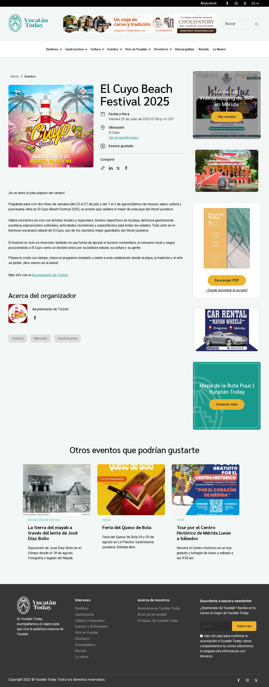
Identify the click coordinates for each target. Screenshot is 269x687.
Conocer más (226, 404)
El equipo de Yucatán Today (158, 621)
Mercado (40, 338)
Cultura (95, 49)
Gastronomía (67, 338)
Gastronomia (74, 49)
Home (15, 76)
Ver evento (227, 117)
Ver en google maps (123, 138)
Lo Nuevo (219, 49)
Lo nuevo (81, 657)
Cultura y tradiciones (90, 621)
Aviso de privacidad (152, 614)
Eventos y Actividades (91, 626)
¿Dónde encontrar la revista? (227, 290)
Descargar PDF (227, 280)
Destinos (52, 49)
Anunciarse (208, 3)
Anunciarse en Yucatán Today (159, 608)
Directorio (161, 49)
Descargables (184, 49)
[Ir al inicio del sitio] (28, 31)
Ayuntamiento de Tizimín (50, 275)
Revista (204, 49)
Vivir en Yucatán (136, 49)
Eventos (112, 49)
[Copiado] (102, 169)
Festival (17, 338)
